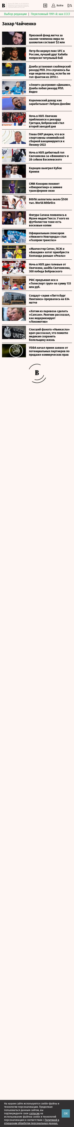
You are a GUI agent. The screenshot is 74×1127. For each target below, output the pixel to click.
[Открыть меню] (69, 5)
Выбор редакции (15, 14)
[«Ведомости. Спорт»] (4, 5)
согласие (34, 1113)
